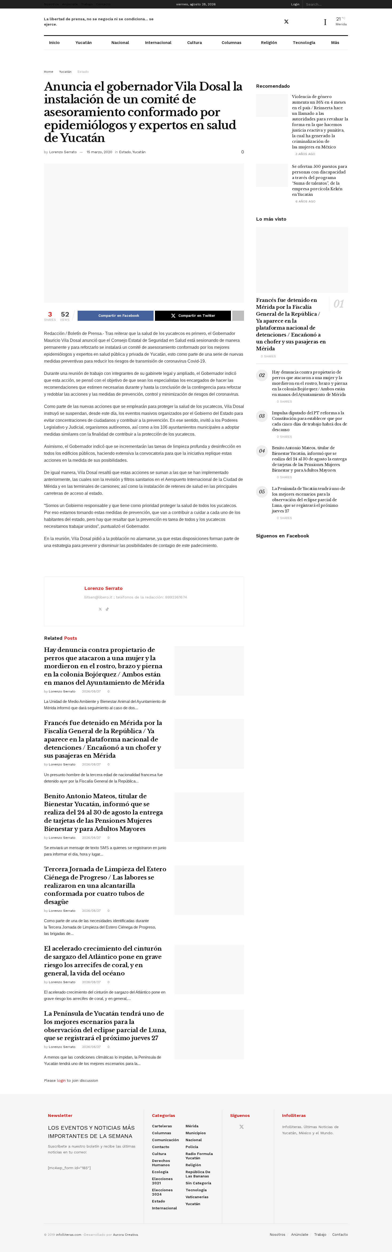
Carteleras (162, 1126)
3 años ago (304, 154)
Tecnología (304, 42)
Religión (269, 42)
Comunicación (165, 1140)
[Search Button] (345, 4)
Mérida (192, 1126)
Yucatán (83, 42)
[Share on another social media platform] (238, 316)
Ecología (160, 1172)
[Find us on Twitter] (286, 22)
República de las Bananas (198, 1174)
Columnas (231, 42)
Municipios (196, 1133)
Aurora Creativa (125, 1235)
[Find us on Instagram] (305, 22)
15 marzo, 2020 (99, 152)
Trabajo (87, 4)
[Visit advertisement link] (196, 64)
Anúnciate (70, 4)
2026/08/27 (91, 691)
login (61, 1080)
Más (335, 42)
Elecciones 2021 (162, 1181)
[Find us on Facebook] (277, 22)
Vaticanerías (197, 1197)
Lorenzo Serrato (63, 152)
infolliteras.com (68, 1235)
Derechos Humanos (161, 1162)
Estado (83, 72)
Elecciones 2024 (162, 1192)
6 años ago (304, 201)
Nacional (120, 42)
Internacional (158, 42)
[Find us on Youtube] (296, 22)
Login (294, 4)
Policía (192, 1147)
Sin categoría (198, 1183)
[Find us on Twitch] (314, 22)
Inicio (54, 42)
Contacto (103, 4)
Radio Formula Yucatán (199, 1156)
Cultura (194, 42)
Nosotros (51, 4)
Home (48, 72)
